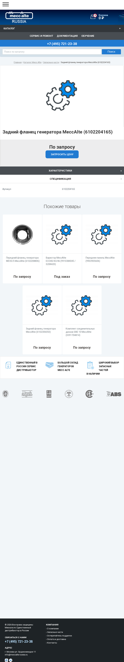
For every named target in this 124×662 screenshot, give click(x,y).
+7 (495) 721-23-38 (19, 641)
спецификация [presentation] (60, 178)
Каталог (9, 28)
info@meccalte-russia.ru (16, 654)
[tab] (62, 171)
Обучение (87, 35)
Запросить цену (62, 154)
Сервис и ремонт (41, 35)
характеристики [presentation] (60, 170)
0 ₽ (101, 17)
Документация (67, 35)
